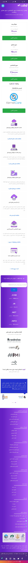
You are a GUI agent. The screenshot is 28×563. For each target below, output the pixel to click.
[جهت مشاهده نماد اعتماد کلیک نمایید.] (14, 537)
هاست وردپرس (14, 433)
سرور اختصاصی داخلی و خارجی (14, 229)
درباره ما (14, 504)
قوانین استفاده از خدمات (13, 501)
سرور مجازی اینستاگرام (14, 447)
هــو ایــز (14, 495)
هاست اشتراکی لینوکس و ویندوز (14, 127)
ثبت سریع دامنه (14, 268)
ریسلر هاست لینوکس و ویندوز (14, 152)
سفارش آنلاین (14, 38)
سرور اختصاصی (14, 66)
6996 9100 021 (22, 518)
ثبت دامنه (14, 487)
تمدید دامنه (14, 492)
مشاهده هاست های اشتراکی (14, 138)
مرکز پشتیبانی (13, 509)
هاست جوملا (14, 435)
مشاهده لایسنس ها (14, 215)
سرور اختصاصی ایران (14, 424)
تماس (13, 1)
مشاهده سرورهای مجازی (14, 188)
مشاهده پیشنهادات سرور (14, 242)
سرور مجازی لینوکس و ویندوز (14, 177)
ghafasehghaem (18, 397)
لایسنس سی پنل (14, 461)
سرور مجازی (14, 46)
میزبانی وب (14, 25)
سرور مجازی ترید (14, 416)
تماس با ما (14, 506)
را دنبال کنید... (13, 561)
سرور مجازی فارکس (13, 422)
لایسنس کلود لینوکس (14, 466)
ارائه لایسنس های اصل (14, 202)
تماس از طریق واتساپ (21, 521)
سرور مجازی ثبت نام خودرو (14, 450)
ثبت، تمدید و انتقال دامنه (14, 255)
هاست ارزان (14, 438)
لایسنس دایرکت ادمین (14, 459)
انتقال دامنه (14, 490)
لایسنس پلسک (14, 464)
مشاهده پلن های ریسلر (14, 163)
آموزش (4, 1)
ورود (23, 1)
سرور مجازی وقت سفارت (13, 452)
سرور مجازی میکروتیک (14, 445)
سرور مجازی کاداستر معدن (14, 419)
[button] (15, 402)
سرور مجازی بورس (14, 414)
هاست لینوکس (14, 430)
